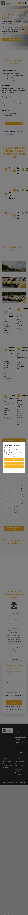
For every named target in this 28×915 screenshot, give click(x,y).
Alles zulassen (14, 459)
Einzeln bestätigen (14, 466)
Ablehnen (14, 463)
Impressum (17, 470)
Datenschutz (11, 470)
